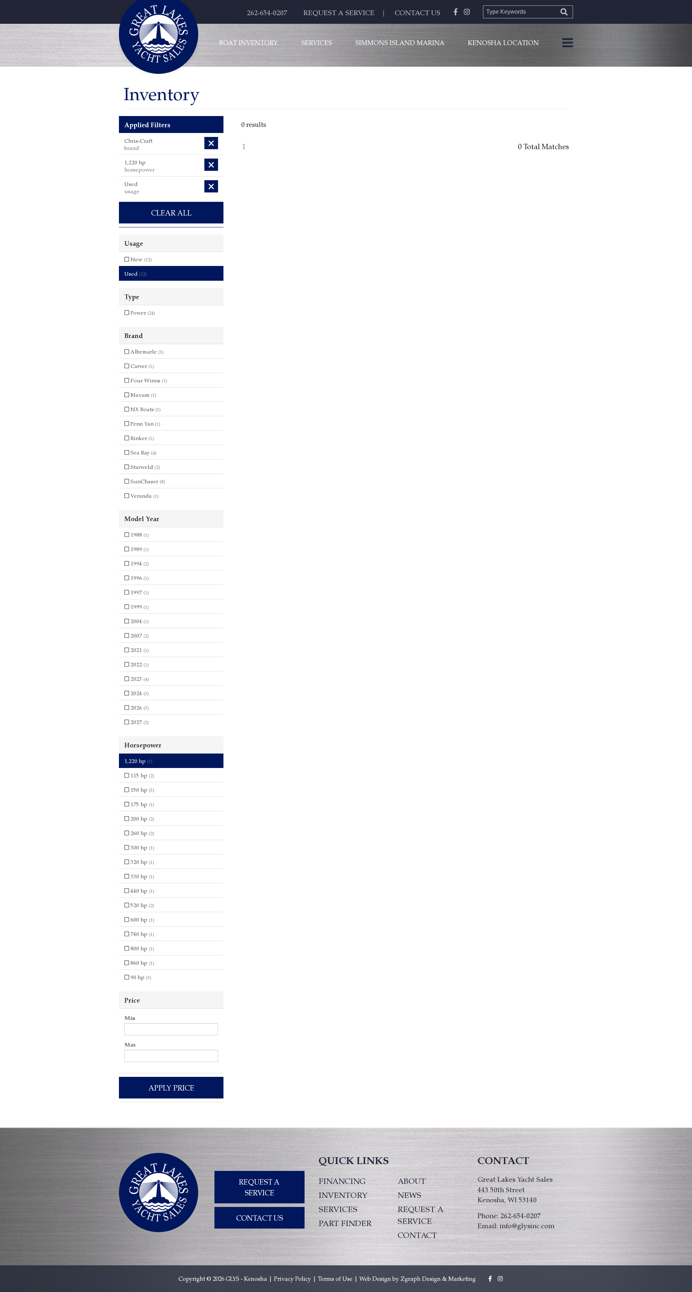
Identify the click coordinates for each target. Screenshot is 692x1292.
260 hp (141, 832)
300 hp (141, 847)
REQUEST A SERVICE (338, 12)
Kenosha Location (503, 42)
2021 (139, 649)
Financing (342, 1180)
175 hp (141, 804)
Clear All (171, 213)
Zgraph (410, 1278)
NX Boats (145, 409)
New (140, 259)
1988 (139, 534)
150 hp (141, 789)
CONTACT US (417, 12)
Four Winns (148, 380)
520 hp (141, 905)
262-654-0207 (267, 12)
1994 (139, 563)
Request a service (420, 1214)
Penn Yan (144, 423)
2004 (139, 621)
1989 (139, 548)
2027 (139, 721)
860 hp (141, 962)
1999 (139, 606)
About (412, 1180)
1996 (139, 577)
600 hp (141, 919)
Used (135, 273)
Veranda (144, 495)
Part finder (345, 1222)
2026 (139, 707)
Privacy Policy (292, 1278)
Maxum (142, 394)
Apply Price (171, 1088)
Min (129, 1017)
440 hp (141, 890)
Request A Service (259, 1187)
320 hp (141, 861)
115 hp (141, 775)
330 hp (141, 876)
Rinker (141, 437)
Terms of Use (335, 1278)
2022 (139, 664)
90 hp (140, 977)
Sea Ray (142, 452)
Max (130, 1044)
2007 (139, 635)
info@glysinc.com (527, 1225)
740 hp (141, 933)
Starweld (144, 466)
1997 (139, 592)
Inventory (343, 1194)
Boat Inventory (248, 42)
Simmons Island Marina (399, 42)
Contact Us (259, 1218)
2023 (139, 678)
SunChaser (147, 481)
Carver (141, 365)
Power (142, 312)
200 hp (141, 818)
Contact (417, 1234)
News (409, 1194)
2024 (139, 693)
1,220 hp (138, 760)
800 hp (141, 948)
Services (316, 42)
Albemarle (146, 351)
